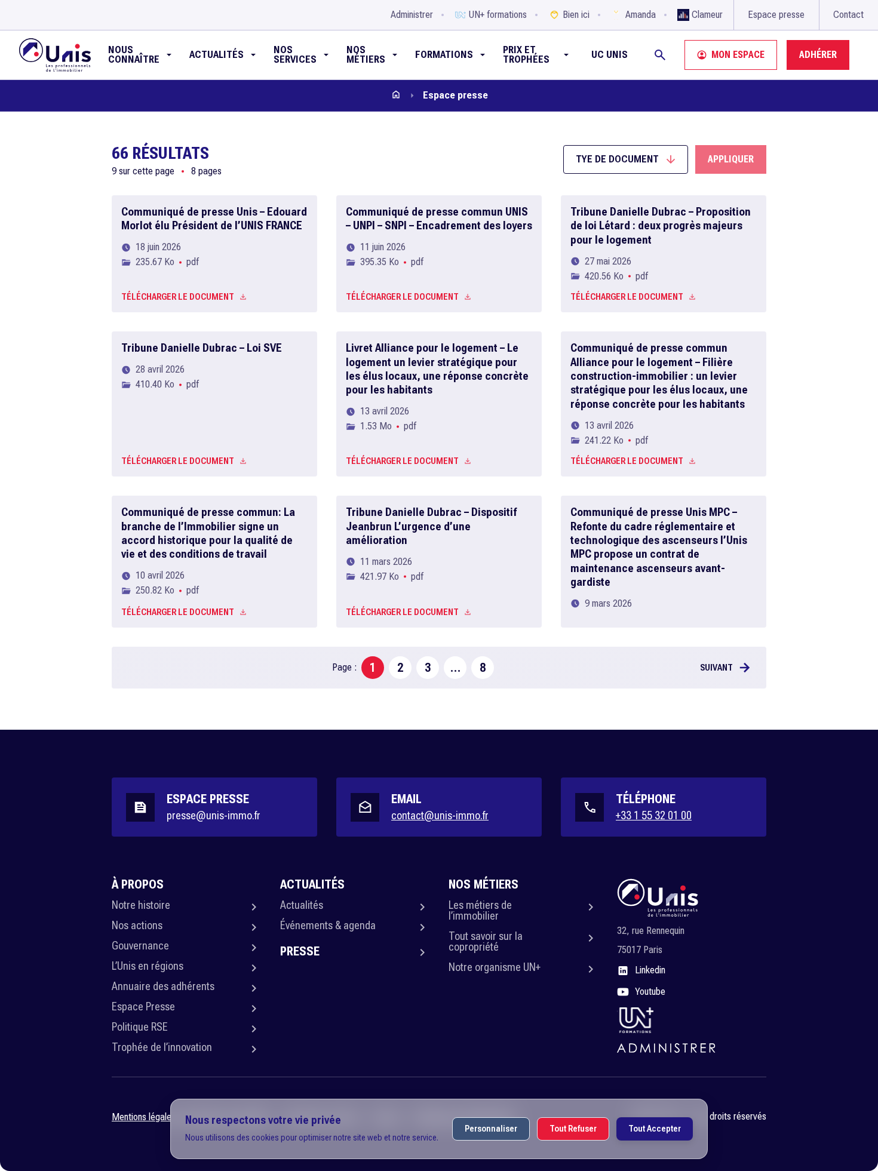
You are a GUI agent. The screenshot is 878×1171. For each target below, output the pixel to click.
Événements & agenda (328, 925)
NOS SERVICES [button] (295, 54)
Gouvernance (140, 945)
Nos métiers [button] (365, 54)
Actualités (301, 905)
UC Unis (609, 54)
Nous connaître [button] (133, 54)
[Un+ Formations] (635, 1019)
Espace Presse (143, 1006)
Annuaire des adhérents (163, 986)
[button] (625, 159)
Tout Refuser (573, 1128)
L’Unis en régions (147, 966)
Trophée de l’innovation (162, 1047)
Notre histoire (141, 905)
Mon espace (738, 54)
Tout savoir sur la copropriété (486, 941)
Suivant (716, 667)
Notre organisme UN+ (495, 967)
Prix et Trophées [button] (526, 54)
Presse (300, 951)
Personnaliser (491, 1128)
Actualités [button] (216, 54)
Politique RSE (140, 1027)
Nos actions (137, 925)
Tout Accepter (654, 1128)
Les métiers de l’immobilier (480, 910)
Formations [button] (444, 54)
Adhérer (818, 54)
